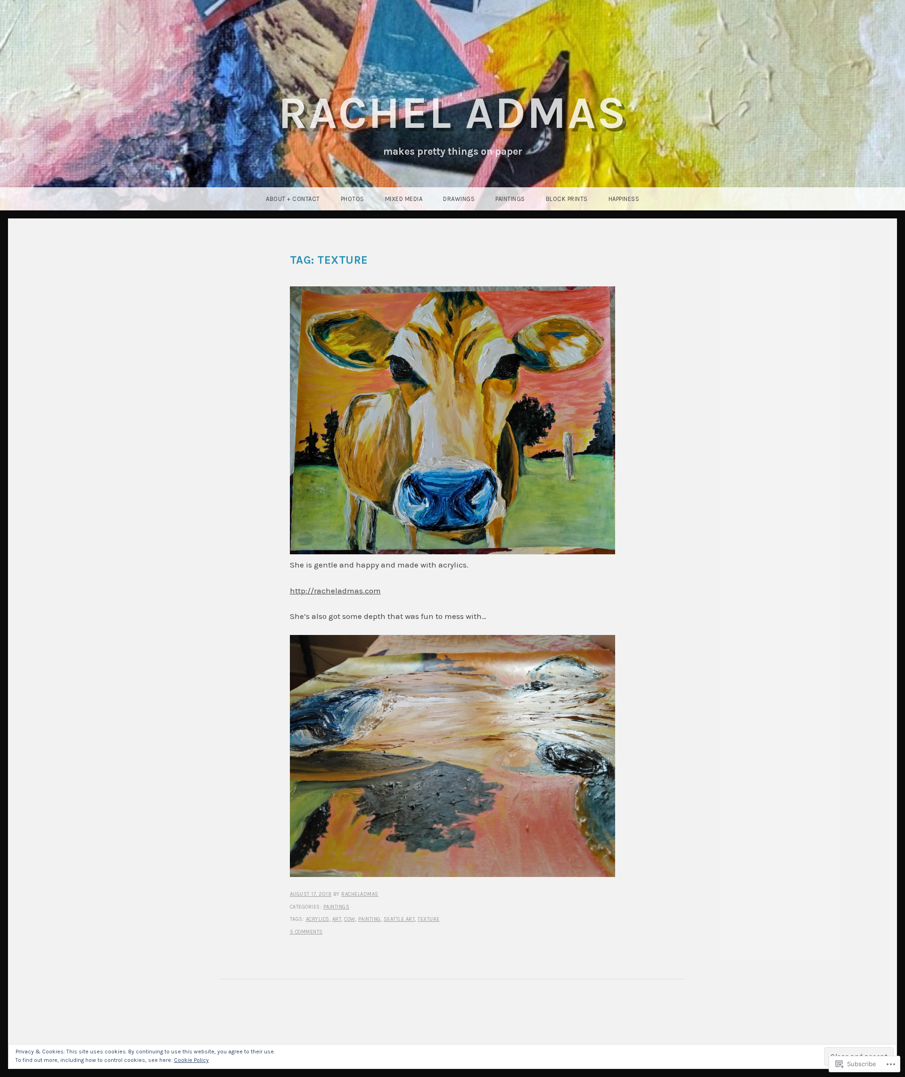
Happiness (624, 198)
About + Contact (293, 198)
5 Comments (306, 932)
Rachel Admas (452, 113)
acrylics (317, 919)
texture (429, 919)
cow (349, 919)
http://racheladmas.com (335, 590)
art (337, 919)
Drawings (459, 198)
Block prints (567, 198)
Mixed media (404, 198)
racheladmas (359, 894)
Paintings (510, 198)
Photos (352, 198)
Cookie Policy (191, 1060)
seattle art (399, 919)
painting (369, 919)
